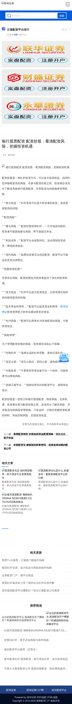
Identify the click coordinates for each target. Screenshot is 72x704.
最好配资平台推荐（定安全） (21, 649)
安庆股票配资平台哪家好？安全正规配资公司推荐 (31, 590)
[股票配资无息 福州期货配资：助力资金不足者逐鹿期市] (17, 473)
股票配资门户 (43, 700)
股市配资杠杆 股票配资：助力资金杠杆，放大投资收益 (36, 659)
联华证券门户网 (35, 690)
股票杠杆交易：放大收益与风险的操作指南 (27, 567)
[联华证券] (7, 5)
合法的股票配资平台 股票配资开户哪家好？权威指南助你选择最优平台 (23, 618)
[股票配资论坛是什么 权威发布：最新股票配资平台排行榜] (54, 473)
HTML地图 (52, 697)
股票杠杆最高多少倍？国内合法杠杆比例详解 (28, 582)
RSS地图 (41, 697)
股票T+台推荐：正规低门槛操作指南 (23, 560)
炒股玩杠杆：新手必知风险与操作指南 (26, 640)
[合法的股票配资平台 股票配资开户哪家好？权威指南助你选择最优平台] (58, 618)
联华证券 (11, 690)
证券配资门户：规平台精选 (17, 575)
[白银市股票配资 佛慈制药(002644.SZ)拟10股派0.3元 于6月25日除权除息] (17, 497)
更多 (64, 29)
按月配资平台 (59, 690)
